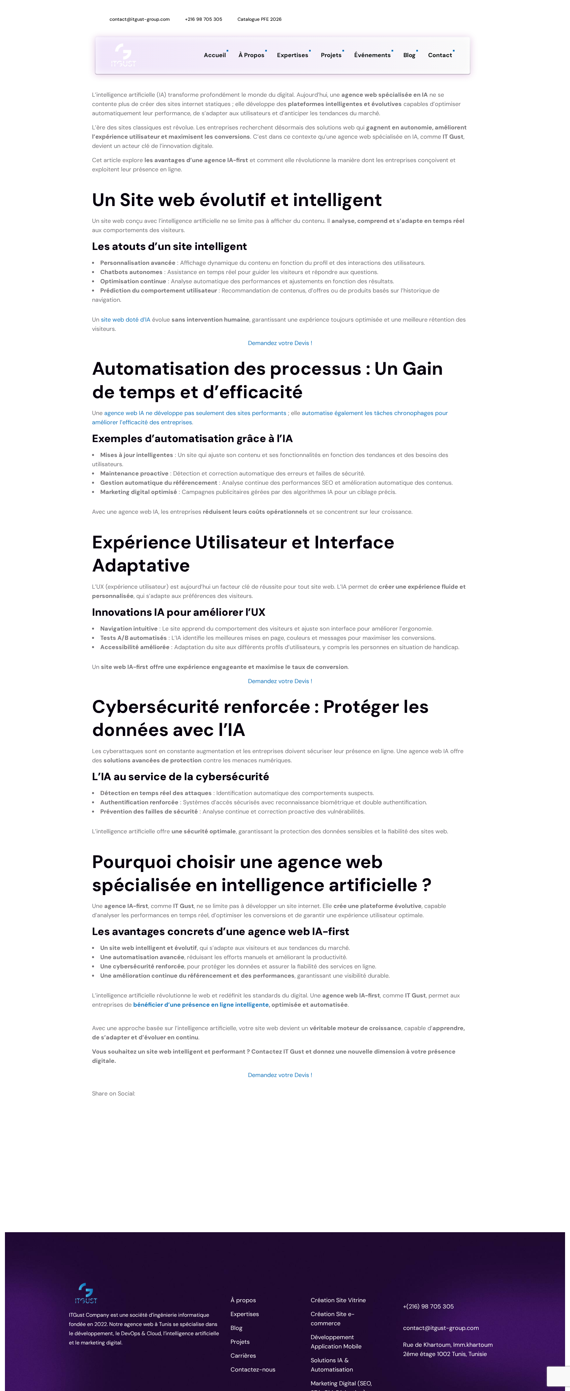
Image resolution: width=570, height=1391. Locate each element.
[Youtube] (390, 26)
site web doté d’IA (125, 320)
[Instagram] (405, 12)
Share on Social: (113, 1093)
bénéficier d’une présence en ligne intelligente (201, 1005)
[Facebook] (419, 12)
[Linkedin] (390, 12)
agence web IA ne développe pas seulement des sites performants (196, 413)
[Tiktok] (434, 12)
